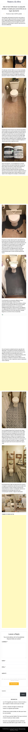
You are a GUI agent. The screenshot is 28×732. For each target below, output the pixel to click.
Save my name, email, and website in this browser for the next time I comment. (14, 680)
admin (20, 13)
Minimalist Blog (22, 728)
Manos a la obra (14, 1)
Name (4, 660)
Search (4, 691)
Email (4, 667)
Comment (5, 641)
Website (4, 673)
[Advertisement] (14, 41)
